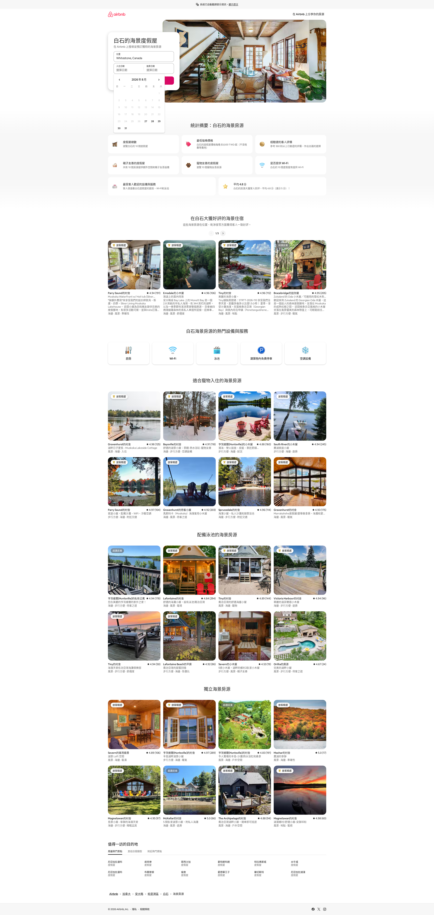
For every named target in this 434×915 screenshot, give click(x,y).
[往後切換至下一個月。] (159, 80)
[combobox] (143, 58)
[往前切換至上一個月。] (120, 80)
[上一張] (211, 233)
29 (159, 121)
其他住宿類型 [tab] (135, 851)
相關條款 (145, 909)
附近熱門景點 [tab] (155, 851)
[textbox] (128, 70)
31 (125, 128)
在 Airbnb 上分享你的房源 (308, 14)
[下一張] (223, 233)
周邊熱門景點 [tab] (115, 851)
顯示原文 (233, 4)
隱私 (134, 909)
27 (145, 121)
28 (152, 121)
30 (119, 128)
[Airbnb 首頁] (116, 14)
